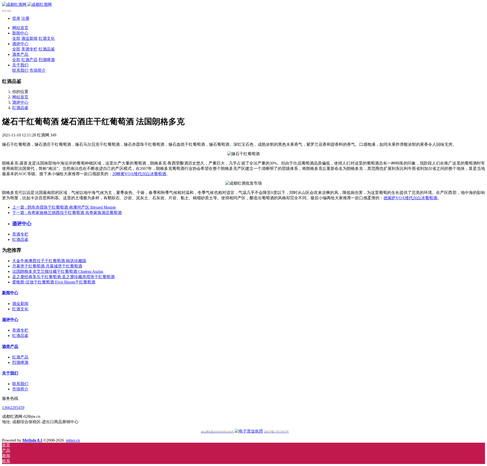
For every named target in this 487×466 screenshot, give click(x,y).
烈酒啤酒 (20, 362)
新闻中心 (10, 293)
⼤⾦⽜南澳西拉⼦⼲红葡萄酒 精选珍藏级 (49, 261)
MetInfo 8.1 (32, 440)
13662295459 (13, 407)
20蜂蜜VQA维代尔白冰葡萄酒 (139, 174)
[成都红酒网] (243, 4)
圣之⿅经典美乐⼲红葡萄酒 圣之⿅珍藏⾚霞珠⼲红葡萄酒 (63, 277)
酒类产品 (10, 346)
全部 (16, 38)
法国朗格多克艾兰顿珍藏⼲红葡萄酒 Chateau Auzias (57, 271)
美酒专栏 (20, 234)
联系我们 (20, 384)
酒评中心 (20, 102)
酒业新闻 (20, 303)
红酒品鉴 (20, 107)
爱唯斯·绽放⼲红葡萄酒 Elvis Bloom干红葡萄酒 (53, 282)
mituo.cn (73, 440)
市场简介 (20, 389)
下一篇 (67, 212)
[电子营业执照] (249, 431)
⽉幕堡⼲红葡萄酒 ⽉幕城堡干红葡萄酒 (47, 266)
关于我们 (10, 373)
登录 (16, 18)
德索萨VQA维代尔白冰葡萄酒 (410, 198)
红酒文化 (20, 309)
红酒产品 (20, 357)
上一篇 (64, 207)
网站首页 (20, 28)
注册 (25, 18)
